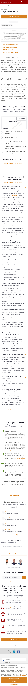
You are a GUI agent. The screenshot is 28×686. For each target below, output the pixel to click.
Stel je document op (14, 639)
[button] (1, 5)
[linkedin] (14, 652)
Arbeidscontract (15, 195)
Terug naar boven (14, 409)
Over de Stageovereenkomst (10, 44)
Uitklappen (22, 118)
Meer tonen (14, 490)
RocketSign (9, 607)
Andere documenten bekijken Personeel (14, 535)
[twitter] (9, 652)
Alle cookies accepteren (14, 678)
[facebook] (18, 652)
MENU (25, 1)
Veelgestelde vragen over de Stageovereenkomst (10, 48)
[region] (14, 675)
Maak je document (14, 16)
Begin (22, 438)
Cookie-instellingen (14, 684)
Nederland (8, 659)
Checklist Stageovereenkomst (10, 52)
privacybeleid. (23, 675)
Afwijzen (14, 681)
